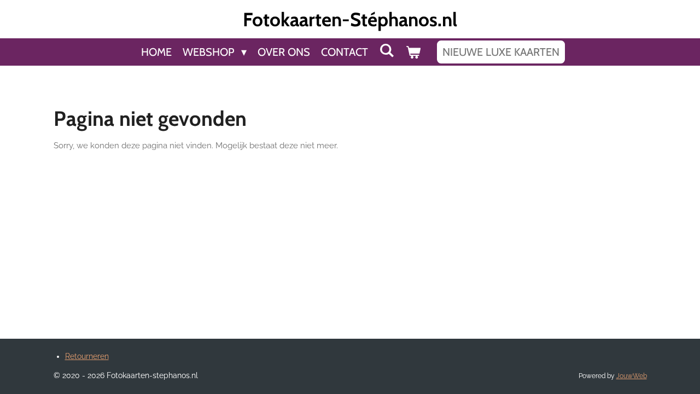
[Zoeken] (387, 50)
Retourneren (87, 356)
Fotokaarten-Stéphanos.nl (350, 19)
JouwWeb (631, 376)
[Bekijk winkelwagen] (413, 52)
